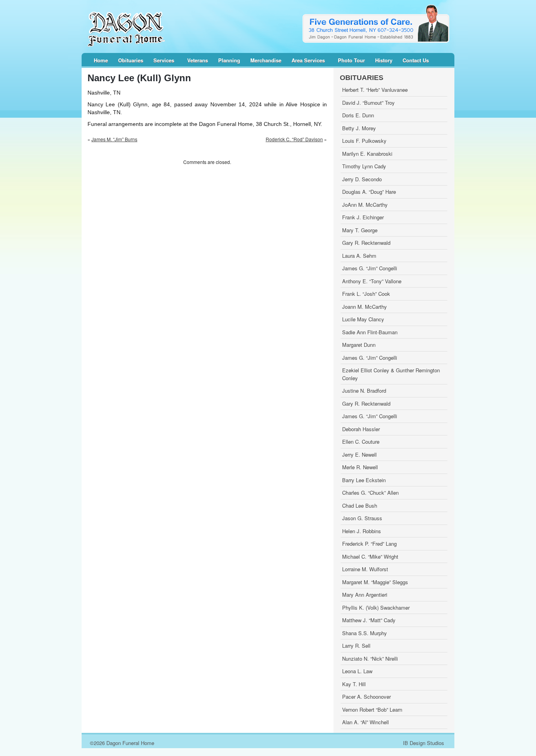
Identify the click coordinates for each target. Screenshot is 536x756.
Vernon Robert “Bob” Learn (372, 709)
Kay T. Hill (354, 684)
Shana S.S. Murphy (364, 633)
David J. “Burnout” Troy (368, 102)
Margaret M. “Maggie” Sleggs (375, 582)
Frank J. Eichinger (363, 217)
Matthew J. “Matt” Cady (369, 620)
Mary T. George (359, 230)
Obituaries (130, 60)
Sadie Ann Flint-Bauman (369, 332)
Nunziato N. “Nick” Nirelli (370, 658)
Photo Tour (351, 60)
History (383, 60)
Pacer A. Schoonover (366, 696)
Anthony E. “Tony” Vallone (371, 281)
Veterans (197, 60)
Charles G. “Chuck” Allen (370, 492)
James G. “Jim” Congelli (369, 268)
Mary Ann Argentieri (364, 594)
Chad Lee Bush (359, 505)
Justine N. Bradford (364, 390)
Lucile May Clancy (363, 319)
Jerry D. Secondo (362, 179)
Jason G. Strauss (362, 518)
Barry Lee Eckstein (364, 480)
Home (101, 60)
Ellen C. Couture (360, 441)
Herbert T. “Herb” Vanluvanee (375, 89)
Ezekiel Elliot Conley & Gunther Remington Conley (391, 374)
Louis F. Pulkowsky (364, 140)
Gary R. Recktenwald (366, 242)
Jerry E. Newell (359, 454)
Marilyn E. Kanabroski (367, 153)
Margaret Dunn (359, 344)
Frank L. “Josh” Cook (366, 293)
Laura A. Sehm (359, 255)
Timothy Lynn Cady (364, 166)
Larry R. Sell (356, 645)
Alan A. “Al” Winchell (365, 722)
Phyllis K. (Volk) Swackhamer (376, 607)
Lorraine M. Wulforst (365, 569)
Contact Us (416, 60)
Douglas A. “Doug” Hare (369, 191)
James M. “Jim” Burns (114, 139)
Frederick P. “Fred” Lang (369, 543)
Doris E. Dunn (358, 115)
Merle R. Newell (360, 467)
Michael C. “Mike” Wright (370, 556)
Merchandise (265, 60)
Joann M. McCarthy (364, 306)
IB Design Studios (423, 743)
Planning (229, 60)
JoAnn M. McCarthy (365, 204)
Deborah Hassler (361, 429)
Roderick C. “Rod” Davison (294, 139)
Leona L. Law (357, 671)
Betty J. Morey (359, 128)
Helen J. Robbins (361, 531)
